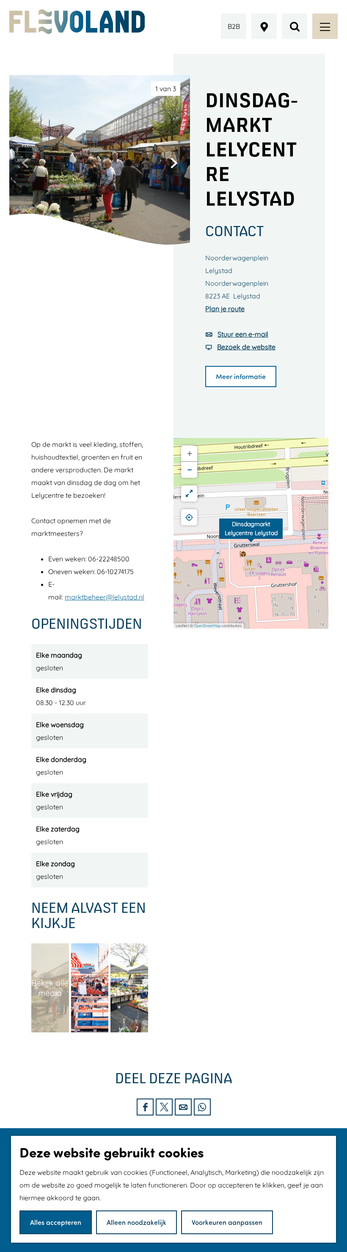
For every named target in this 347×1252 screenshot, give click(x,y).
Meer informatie (241, 376)
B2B (234, 26)
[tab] (165, 88)
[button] (251, 533)
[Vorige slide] (25, 163)
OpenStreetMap (207, 625)
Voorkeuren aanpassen (227, 1222)
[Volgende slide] (174, 163)
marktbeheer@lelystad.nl (104, 597)
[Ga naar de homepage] (77, 21)
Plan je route (225, 308)
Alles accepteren (55, 1222)
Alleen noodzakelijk (136, 1222)
